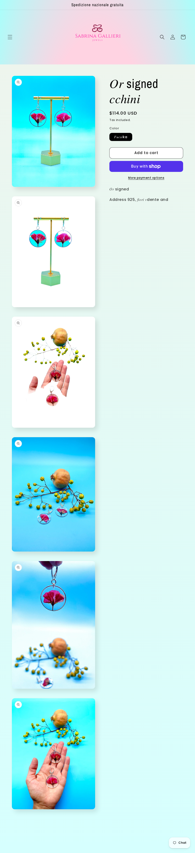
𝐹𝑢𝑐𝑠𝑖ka (120, 137)
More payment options (146, 178)
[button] (10, 37)
